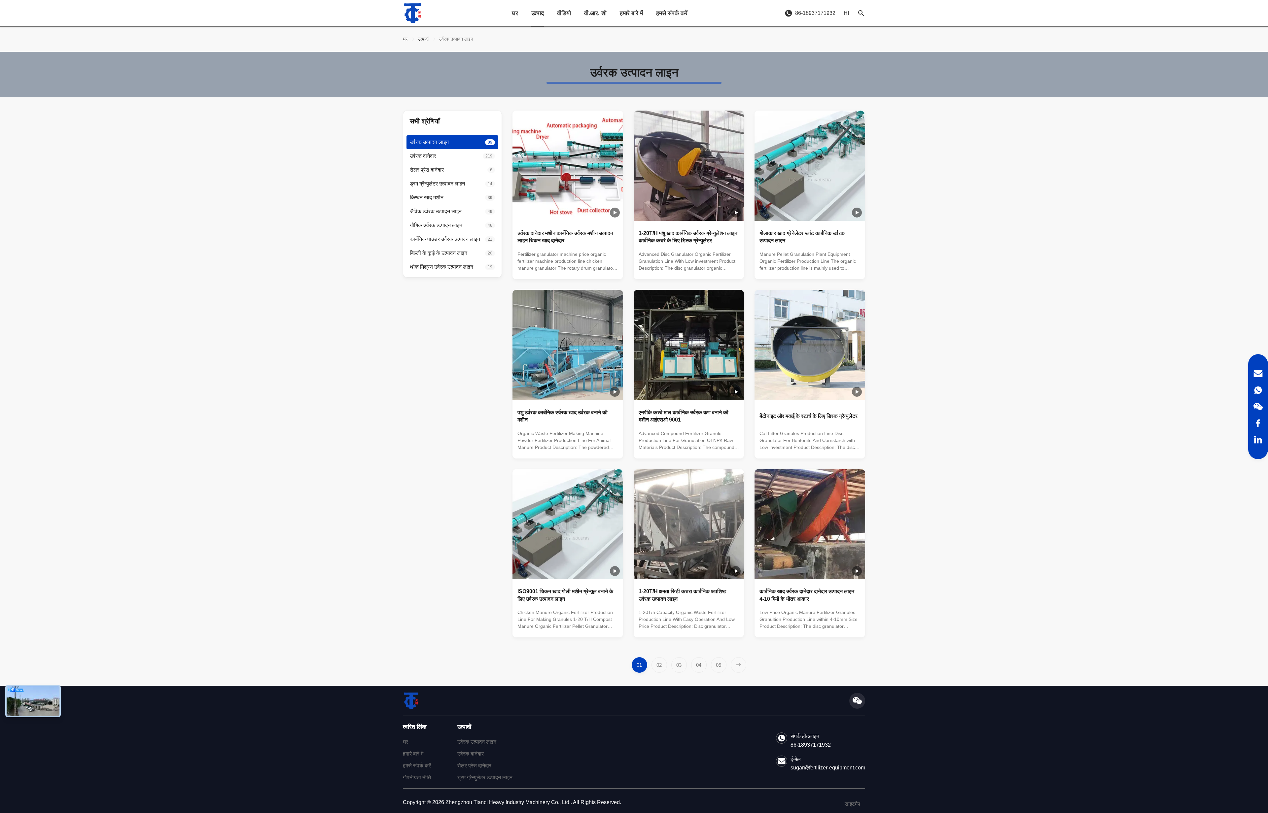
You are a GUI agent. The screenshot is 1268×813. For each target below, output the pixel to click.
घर (515, 13)
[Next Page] (738, 665)
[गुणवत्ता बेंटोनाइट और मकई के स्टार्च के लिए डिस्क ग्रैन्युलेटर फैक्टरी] (810, 345)
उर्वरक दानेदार (470, 754)
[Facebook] (1258, 423)
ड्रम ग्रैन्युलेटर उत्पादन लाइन (484, 777)
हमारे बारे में (631, 13)
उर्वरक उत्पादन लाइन (476, 742)
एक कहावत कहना (593, 271)
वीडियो (564, 13)
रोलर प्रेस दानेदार (474, 765)
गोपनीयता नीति (417, 777)
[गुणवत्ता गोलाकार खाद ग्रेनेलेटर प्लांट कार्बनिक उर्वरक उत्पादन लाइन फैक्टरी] (810, 166)
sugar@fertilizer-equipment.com (828, 767)
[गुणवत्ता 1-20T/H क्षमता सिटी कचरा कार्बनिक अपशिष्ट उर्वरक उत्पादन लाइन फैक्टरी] (689, 524)
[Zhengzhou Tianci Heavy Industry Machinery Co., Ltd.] (413, 13)
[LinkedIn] (1258, 439)
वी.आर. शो (595, 13)
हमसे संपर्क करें (671, 13)
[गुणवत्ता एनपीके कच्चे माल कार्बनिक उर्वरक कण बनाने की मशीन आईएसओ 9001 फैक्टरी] (689, 345)
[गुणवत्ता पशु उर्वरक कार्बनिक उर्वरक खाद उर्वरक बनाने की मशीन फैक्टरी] (567, 345)
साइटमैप (852, 804)
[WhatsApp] (1258, 390)
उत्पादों (423, 39)
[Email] (1258, 373)
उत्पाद (537, 13)
